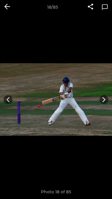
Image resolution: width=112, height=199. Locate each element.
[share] (90, 7)
